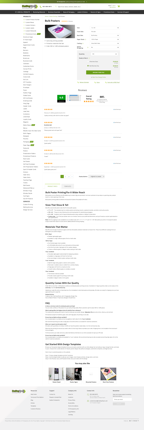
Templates (33, 406)
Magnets (25, 122)
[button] (56, 6)
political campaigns (85, 349)
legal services (108, 349)
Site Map (70, 414)
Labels (25, 109)
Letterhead (26, 117)
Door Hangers (27, 85)
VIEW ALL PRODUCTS (23, 12)
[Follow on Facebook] (130, 421)
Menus (25, 128)
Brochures (26, 58)
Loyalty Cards (27, 119)
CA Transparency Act (73, 409)
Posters (25, 151)
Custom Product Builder (33, 20)
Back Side (80, 35)
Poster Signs (74, 382)
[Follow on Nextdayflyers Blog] (138, 421)
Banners (25, 50)
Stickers (25, 172)
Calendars (26, 64)
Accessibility (71, 403)
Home (46, 16)
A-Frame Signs (27, 40)
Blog (32, 400)
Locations (70, 397)
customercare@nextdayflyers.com (99, 401)
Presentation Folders (29, 153)
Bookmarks (26, 56)
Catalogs (25, 71)
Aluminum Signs (28, 37)
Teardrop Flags (27, 180)
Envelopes (26, 87)
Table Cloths (26, 177)
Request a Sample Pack (55, 397)
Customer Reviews (35, 409)
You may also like (82, 363)
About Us (70, 394)
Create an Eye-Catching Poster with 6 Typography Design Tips (61, 296)
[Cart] (118, 6)
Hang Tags (26, 103)
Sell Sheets (26, 161)
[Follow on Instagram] (134, 421)
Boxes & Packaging (68, 12)
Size (78, 27)
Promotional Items (109, 12)
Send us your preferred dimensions (87, 216)
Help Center (34, 394)
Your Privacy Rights (35, 421)
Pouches (25, 139)
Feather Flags (27, 93)
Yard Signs (26, 196)
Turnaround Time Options (37, 397)
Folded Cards (27, 95)
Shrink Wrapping (80, 47)
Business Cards (27, 61)
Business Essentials (54, 12)
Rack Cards (26, 159)
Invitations (26, 114)
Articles (33, 403)
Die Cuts (25, 79)
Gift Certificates (27, 98)
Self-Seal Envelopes (29, 164)
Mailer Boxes (27, 125)
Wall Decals (26, 185)
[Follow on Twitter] (132, 421)
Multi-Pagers (27, 133)
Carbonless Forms (28, 66)
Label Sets (26, 111)
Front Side (80, 31)
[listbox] (105, 27)
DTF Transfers (27, 82)
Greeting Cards (27, 101)
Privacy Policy (71, 400)
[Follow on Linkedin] (136, 421)
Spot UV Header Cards (29, 169)
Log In (114, 5)
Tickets (25, 183)
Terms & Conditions (73, 406)
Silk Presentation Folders (30, 167)
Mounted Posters (91, 382)
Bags (24, 48)
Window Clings (27, 191)
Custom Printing (28, 204)
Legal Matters (71, 412)
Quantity (82, 54)
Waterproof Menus (28, 188)
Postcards (26, 148)
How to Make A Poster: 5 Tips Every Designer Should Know (60, 298)
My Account (113, 7)
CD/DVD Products (28, 74)
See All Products (28, 199)
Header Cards (27, 106)
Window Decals (27, 193)
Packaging (26, 142)
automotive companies (96, 349)
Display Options (83, 176)
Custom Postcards (31, 31)
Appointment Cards (28, 45)
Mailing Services (28, 207)
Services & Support (123, 12)
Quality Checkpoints (55, 400)
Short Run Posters (108, 382)
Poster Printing (53, 16)
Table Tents (26, 175)
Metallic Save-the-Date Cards (32, 131)
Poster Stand (56, 382)
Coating (79, 43)
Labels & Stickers (82, 12)
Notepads (26, 136)
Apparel (25, 42)
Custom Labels (30, 28)
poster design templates (60, 347)
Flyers (25, 90)
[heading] (52, 186)
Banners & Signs (96, 12)
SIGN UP (119, 404)
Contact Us (52, 394)
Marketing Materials (39, 12)
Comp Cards (26, 77)
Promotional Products (29, 156)
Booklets (25, 53)
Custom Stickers (30, 25)
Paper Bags (26, 145)
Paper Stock (80, 39)
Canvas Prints (27, 69)
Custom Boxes (30, 22)
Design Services (27, 210)
